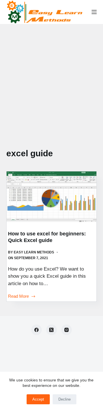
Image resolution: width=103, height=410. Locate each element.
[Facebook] (36, 330)
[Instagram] (66, 330)
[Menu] (94, 12)
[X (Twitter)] (51, 330)
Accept (38, 399)
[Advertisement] (51, 78)
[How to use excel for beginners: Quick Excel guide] (52, 196)
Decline (64, 399)
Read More (18, 297)
